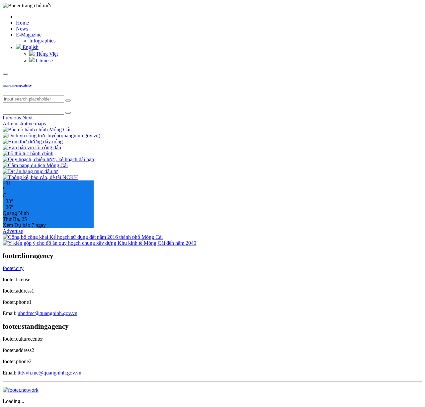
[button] (12, 117)
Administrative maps (24, 123)
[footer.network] (21, 390)
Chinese (44, 60)
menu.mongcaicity (17, 85)
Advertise (13, 231)
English (30, 47)
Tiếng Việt (46, 54)
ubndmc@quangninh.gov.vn (47, 313)
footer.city (13, 268)
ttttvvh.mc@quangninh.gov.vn (49, 372)
